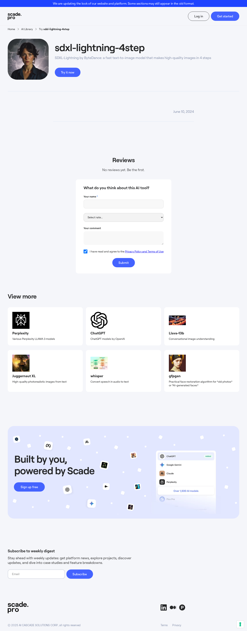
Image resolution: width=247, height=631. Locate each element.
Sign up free (29, 487)
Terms (164, 625)
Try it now (67, 72)
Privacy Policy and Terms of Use (144, 251)
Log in (198, 16)
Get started (225, 16)
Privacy (176, 625)
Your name (91, 196)
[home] (22, 16)
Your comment (92, 228)
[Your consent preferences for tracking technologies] (240, 624)
